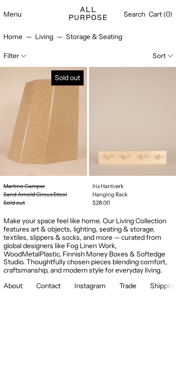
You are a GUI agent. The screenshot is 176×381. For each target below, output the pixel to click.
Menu (12, 14)
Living (44, 36)
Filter (11, 55)
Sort (159, 55)
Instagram (90, 285)
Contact (48, 285)
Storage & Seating (94, 36)
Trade (127, 285)
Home (12, 36)
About (12, 285)
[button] (134, 14)
